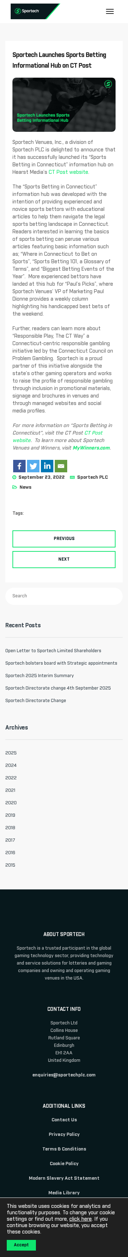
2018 (10, 828)
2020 (11, 803)
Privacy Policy (64, 1134)
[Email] (61, 466)
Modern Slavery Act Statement (64, 1178)
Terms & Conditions (64, 1149)
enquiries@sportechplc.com (64, 1075)
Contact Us (64, 1120)
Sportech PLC (92, 477)
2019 (10, 815)
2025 (11, 753)
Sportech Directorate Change (35, 700)
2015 (10, 865)
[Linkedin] (47, 466)
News (25, 487)
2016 (10, 853)
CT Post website (68, 172)
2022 (11, 778)
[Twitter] (33, 466)
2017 (10, 840)
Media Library (64, 1193)
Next (64, 559)
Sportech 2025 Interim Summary (39, 676)
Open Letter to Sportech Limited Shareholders (53, 651)
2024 (11, 765)
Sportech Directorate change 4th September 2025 (58, 688)
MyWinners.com (91, 448)
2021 (10, 790)
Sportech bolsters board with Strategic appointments (61, 663)
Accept (21, 1245)
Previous (64, 539)
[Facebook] (19, 466)
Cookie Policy (64, 1164)
